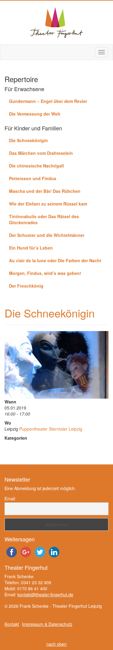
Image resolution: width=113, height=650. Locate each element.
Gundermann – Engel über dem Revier (48, 101)
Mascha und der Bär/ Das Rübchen (44, 191)
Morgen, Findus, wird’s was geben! (45, 273)
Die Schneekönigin (28, 140)
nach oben (56, 644)
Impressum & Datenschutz (47, 624)
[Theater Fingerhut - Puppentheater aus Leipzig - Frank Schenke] (56, 22)
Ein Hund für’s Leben (31, 248)
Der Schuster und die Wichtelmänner (46, 235)
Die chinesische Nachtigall (36, 166)
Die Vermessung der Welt (34, 114)
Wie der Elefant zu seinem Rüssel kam (48, 204)
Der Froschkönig (26, 286)
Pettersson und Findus (32, 178)
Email (10, 498)
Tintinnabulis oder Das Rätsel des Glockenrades (44, 219)
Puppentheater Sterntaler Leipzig (50, 429)
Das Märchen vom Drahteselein (41, 153)
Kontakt (12, 624)
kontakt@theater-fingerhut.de (45, 594)
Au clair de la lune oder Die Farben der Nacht (55, 260)
